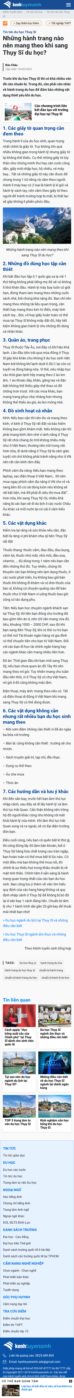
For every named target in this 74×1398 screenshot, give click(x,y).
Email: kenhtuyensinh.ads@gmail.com (34, 1361)
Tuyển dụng (11, 1290)
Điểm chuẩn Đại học (16, 1318)
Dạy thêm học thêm (27, 23)
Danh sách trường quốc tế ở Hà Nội (26, 1250)
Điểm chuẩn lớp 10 (15, 1331)
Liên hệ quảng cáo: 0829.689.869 (31, 1355)
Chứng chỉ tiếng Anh (16, 1203)
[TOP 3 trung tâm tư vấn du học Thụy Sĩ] (19, 1113)
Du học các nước (14, 1170)
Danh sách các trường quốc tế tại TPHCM (31, 1256)
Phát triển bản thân (16, 1277)
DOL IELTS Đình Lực (16, 1222)
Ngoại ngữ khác (13, 1216)
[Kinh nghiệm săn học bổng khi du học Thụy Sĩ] (54, 1113)
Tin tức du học (34, 11)
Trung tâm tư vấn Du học (19, 1182)
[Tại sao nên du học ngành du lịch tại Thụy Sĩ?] (19, 1071)
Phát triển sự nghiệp (16, 1283)
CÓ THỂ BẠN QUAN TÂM (20, 1381)
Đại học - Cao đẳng (16, 1237)
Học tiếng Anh (12, 1197)
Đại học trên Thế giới (17, 1243)
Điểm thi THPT (13, 1325)
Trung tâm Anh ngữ (16, 1209)
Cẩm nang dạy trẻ (15, 1304)
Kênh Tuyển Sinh (12, 11)
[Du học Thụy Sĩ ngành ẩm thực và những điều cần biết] (54, 1026)
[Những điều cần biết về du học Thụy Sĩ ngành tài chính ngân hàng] (54, 1071)
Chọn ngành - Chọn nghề (19, 1270)
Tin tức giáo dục (14, 1155)
